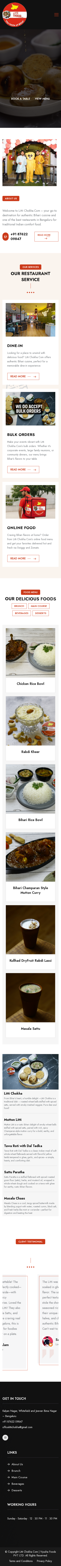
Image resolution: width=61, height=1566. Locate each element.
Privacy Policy (44, 1561)
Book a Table (19, 99)
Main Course (39, 606)
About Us (17, 1464)
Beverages (21, 613)
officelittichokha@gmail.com (17, 1427)
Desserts (40, 613)
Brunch (19, 606)
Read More (44, 235)
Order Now (42, 99)
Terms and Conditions (21, 1561)
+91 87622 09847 (19, 236)
